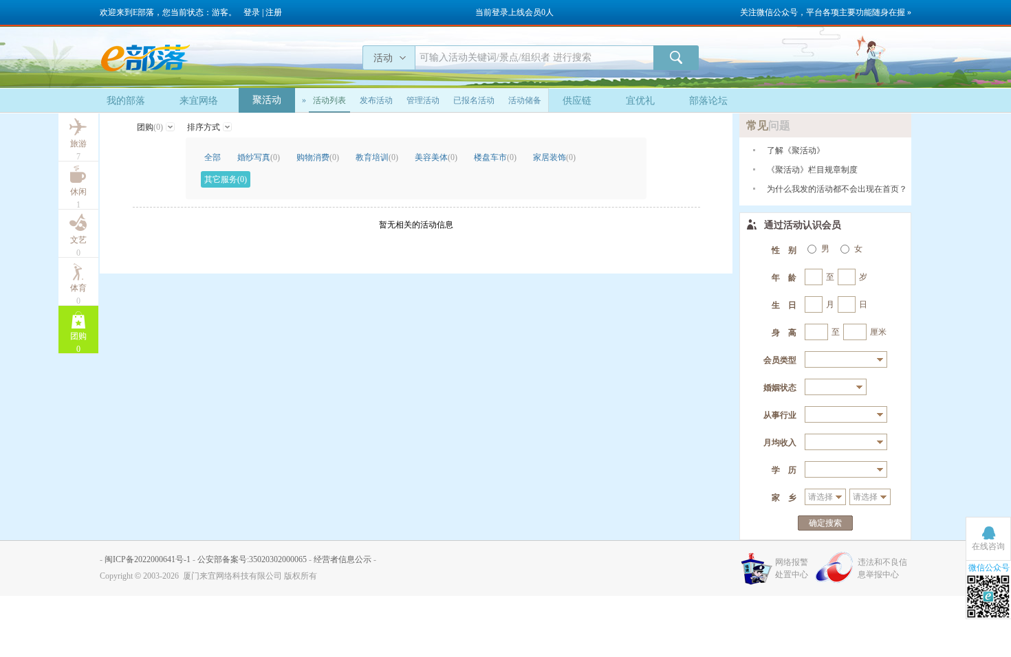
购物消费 (317, 157)
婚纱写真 (258, 157)
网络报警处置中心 (791, 568)
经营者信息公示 (342, 559)
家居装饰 (554, 157)
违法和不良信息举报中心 (882, 568)
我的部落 (126, 101)
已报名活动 (473, 100)
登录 (251, 12)
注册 (273, 12)
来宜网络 (199, 101)
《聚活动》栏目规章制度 (812, 170)
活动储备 (524, 100)
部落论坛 (708, 101)
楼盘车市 (495, 157)
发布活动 (376, 100)
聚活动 (266, 100)
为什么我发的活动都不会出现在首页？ (837, 189)
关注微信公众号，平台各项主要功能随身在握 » (825, 12)
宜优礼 (640, 101)
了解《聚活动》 (796, 150)
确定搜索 (825, 523)
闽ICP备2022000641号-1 (148, 559)
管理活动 (422, 100)
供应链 (577, 101)
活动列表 (329, 100)
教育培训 (377, 157)
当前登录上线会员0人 (514, 12)
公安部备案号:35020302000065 (252, 559)
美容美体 (436, 157)
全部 (212, 157)
